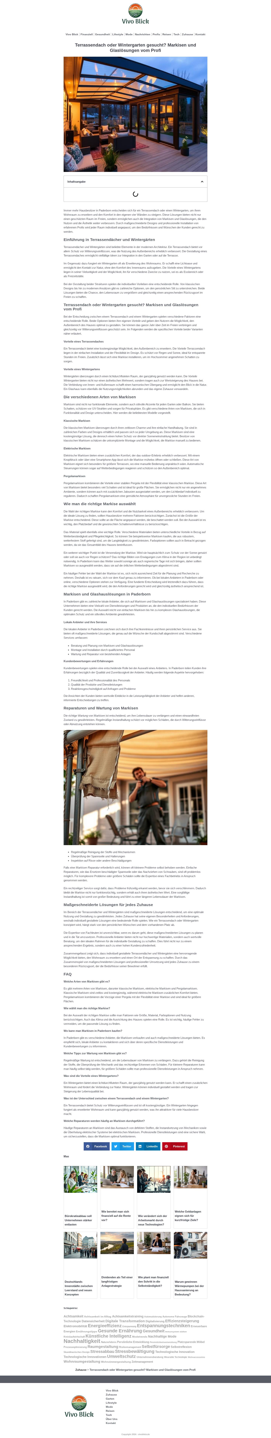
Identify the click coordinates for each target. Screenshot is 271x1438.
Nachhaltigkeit (82, 1341)
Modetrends (139, 1336)
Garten (110, 1398)
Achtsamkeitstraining (127, 1316)
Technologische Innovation (174, 1352)
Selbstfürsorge (156, 1346)
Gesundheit (102, 34)
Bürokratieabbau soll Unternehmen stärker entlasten (78, 1220)
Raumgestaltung (103, 1346)
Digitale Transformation (125, 1321)
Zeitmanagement (142, 1361)
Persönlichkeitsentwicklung (163, 1342)
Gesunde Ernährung (120, 1330)
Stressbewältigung (134, 1351)
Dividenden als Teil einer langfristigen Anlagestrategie (117, 1281)
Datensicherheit (93, 1321)
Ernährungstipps (86, 1331)
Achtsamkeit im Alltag (97, 1316)
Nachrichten (142, 34)
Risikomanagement (130, 1347)
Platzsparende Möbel (191, 1342)
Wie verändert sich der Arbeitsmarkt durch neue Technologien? (152, 1220)
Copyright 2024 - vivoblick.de (135, 1434)
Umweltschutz (121, 1356)
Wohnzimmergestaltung (116, 1361)
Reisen (166, 34)
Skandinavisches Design (77, 1352)
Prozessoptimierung (75, 1347)
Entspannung (129, 1326)
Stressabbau (102, 1351)
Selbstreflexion (181, 1346)
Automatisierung (153, 1316)
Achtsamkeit (73, 1316)
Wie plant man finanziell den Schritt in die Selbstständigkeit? (153, 1281)
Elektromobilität (75, 1326)
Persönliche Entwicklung (133, 1342)
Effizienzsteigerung (182, 1321)
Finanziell (87, 34)
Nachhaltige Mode (162, 1336)
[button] (202, 181)
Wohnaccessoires (196, 1357)
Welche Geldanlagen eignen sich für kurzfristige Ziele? (188, 1216)
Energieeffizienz (105, 1325)
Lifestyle (117, 34)
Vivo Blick (72, 34)
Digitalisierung (155, 1321)
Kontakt (200, 34)
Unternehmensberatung (150, 1357)
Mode (129, 34)
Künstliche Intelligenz (108, 1335)
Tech (176, 34)
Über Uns (111, 1419)
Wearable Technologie (175, 1357)
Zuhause (187, 34)
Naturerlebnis (108, 1342)
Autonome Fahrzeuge (174, 1316)
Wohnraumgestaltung (82, 1361)
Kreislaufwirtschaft (74, 1336)
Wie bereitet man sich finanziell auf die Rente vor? (116, 1216)
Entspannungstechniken (163, 1325)
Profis (156, 34)
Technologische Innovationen (85, 1356)
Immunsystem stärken (176, 1332)
